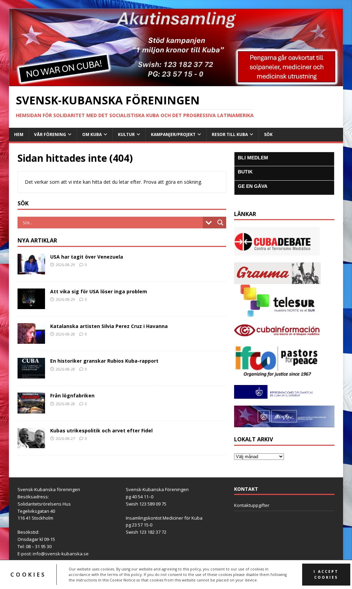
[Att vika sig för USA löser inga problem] (31, 305)
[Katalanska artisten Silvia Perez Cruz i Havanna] (31, 340)
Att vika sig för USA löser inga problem (98, 291)
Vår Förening (50, 134)
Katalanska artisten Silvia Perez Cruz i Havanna (109, 326)
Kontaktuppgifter (252, 505)
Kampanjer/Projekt (173, 134)
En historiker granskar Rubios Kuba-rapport (104, 361)
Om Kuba (92, 134)
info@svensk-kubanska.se (61, 554)
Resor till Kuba (230, 134)
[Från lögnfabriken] (31, 409)
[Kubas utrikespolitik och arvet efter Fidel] (31, 444)
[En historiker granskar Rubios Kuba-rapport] (31, 374)
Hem (18, 134)
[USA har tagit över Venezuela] (31, 270)
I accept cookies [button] (326, 574)
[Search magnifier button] (220, 222)
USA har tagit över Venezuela (86, 256)
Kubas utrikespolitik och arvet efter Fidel (101, 430)
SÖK (268, 134)
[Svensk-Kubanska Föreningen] (176, 82)
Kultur (126, 134)
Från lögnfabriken (72, 395)
